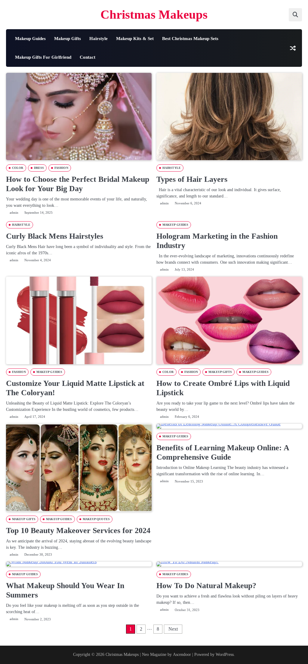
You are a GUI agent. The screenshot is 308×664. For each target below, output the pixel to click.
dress (39, 167)
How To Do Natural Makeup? (206, 585)
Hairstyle (98, 38)
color (17, 167)
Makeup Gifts (67, 38)
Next (173, 628)
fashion (61, 167)
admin (14, 212)
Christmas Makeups (154, 14)
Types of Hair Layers (191, 179)
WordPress (225, 654)
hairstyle (171, 167)
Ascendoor (182, 654)
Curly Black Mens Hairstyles (54, 236)
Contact (87, 57)
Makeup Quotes (96, 519)
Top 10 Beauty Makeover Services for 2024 (78, 530)
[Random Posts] (292, 47)
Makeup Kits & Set (135, 38)
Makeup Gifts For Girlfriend (43, 57)
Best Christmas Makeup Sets (190, 38)
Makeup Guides (30, 38)
